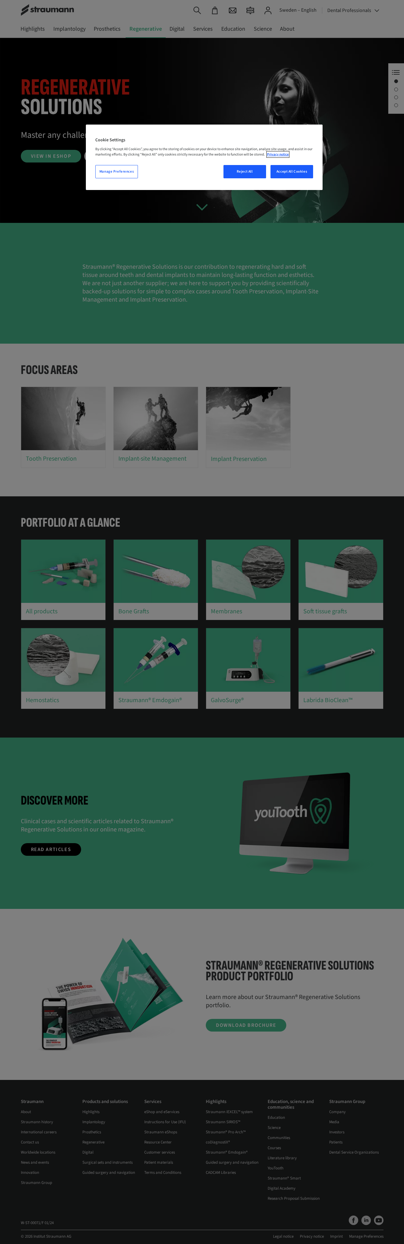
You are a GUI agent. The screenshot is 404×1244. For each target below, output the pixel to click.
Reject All (245, 171)
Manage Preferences (116, 171)
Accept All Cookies (291, 171)
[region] (204, 157)
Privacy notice (278, 154)
